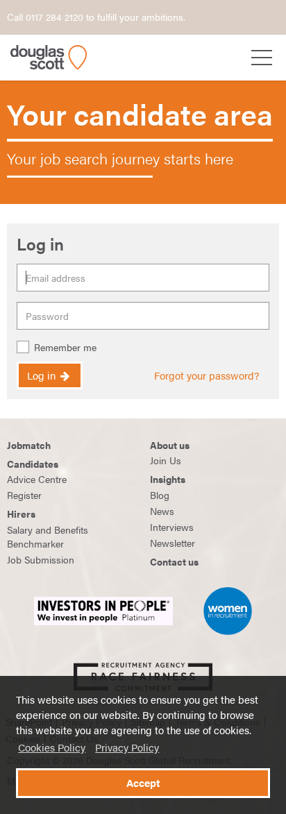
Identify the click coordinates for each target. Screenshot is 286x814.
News (162, 511)
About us (170, 445)
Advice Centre (37, 479)
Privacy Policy (127, 747)
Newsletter (172, 543)
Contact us (174, 561)
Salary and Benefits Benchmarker (47, 536)
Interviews (172, 527)
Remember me (65, 347)
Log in (42, 375)
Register (24, 495)
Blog (159, 495)
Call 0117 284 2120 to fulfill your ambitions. (96, 17)
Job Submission (40, 559)
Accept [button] (143, 782)
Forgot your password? (206, 375)
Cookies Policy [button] (51, 747)
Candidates (32, 463)
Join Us (165, 460)
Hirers (21, 513)
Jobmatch (29, 445)
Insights (167, 479)
